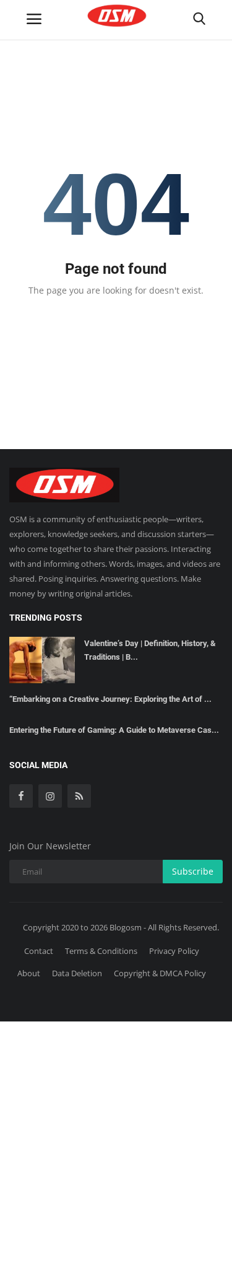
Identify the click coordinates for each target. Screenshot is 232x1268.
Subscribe (192, 871)
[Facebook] (21, 796)
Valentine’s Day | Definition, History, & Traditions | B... (150, 650)
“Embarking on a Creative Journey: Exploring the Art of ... (110, 699)
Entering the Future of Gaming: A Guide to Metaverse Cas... (114, 730)
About (28, 973)
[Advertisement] (116, 1142)
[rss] (79, 796)
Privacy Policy (174, 950)
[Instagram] (50, 796)
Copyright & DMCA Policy (160, 973)
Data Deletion (77, 973)
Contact (38, 950)
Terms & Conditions (101, 950)
